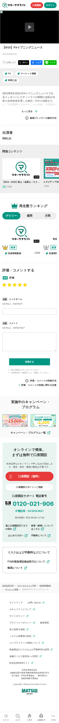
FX (9, 73)
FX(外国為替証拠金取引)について (26, 561)
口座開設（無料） (29, 476)
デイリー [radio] (11, 215)
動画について (15, 567)
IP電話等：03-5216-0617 (29, 511)
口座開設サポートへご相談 (29, 487)
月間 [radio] (48, 215)
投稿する (29, 361)
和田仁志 (12, 80)
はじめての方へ (16, 535)
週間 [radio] (29, 215)
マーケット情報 (28, 73)
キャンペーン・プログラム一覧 (28, 432)
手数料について (39, 535)
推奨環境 (44, 622)
